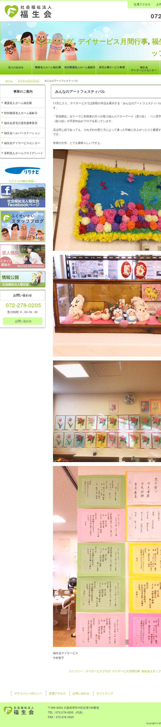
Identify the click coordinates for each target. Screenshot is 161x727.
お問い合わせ (23, 321)
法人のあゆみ (16, 67)
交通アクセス (142, 4)
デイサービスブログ (42, 41)
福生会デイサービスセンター (22, 143)
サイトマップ (104, 693)
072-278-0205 (23, 305)
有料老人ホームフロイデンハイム (21, 158)
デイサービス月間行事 (113, 41)
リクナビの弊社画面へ (22, 181)
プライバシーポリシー (28, 693)
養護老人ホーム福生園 (18, 103)
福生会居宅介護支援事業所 (21, 123)
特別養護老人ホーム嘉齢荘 (21, 113)
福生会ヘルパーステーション (22, 133)
